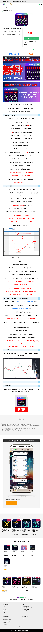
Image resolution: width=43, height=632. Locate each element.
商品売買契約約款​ (5, 616)
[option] (6, 526)
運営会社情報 (5, 624)
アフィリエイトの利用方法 (25, 609)
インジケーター (35, 41)
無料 (26, 44)
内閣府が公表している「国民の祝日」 (25, 302)
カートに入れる (32, 38)
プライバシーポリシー (6, 618)
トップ (4, 606)
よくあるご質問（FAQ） (25, 616)
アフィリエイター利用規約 (7, 621)
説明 (10, 49)
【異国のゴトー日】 (14, 54)
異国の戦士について (6, 622)
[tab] (11, 50)
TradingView (30, 41)
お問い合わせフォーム (25, 618)
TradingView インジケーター (31, 42)
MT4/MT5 (4, 609)
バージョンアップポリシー (25, 610)
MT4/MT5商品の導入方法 (25, 606)
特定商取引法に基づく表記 (7, 619)
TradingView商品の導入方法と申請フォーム (28, 607)
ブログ (4, 612)
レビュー (32, 49)
